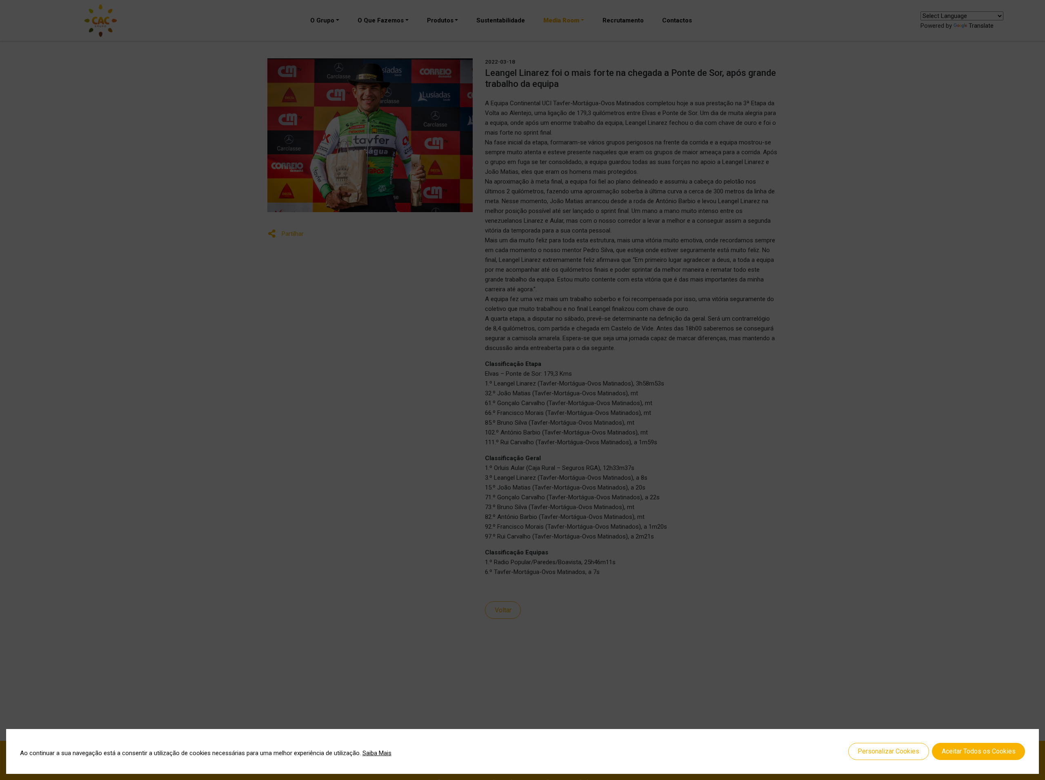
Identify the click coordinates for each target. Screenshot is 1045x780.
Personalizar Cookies (888, 751)
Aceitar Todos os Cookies (979, 751)
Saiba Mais (376, 753)
